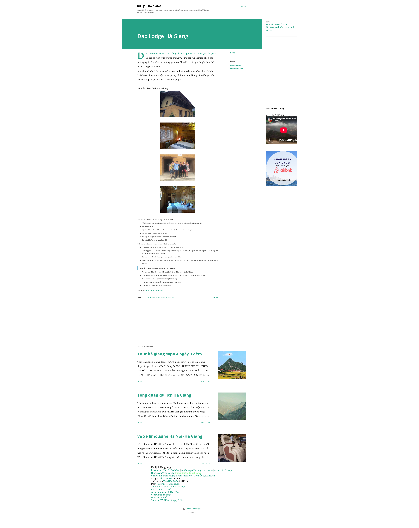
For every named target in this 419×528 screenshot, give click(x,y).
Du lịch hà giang (149, 6)
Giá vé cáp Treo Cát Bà (162, 472)
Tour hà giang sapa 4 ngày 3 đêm (169, 354)
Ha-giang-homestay (236, 68)
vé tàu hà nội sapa (223, 470)
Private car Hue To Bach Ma (165, 470)
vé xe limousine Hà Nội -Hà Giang (169, 436)
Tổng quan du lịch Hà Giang (164, 395)
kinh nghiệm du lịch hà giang (153, 290)
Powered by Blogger (193, 509)
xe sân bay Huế (159, 497)
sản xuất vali (166, 478)
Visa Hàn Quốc (171, 481)
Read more (205, 381)
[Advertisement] (174, 318)
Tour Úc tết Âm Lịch (204, 475)
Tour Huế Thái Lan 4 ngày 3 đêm (167, 500)
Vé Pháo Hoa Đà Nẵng (277, 24)
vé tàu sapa (187, 470)
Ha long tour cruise (203, 470)
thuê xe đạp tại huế (161, 489)
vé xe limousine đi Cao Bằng (165, 492)
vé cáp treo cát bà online (167, 483)
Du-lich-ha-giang (235, 65)
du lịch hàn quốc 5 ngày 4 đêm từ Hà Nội (171, 475)
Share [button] (232, 53)
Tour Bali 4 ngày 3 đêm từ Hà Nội (168, 486)
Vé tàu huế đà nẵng (160, 494)
